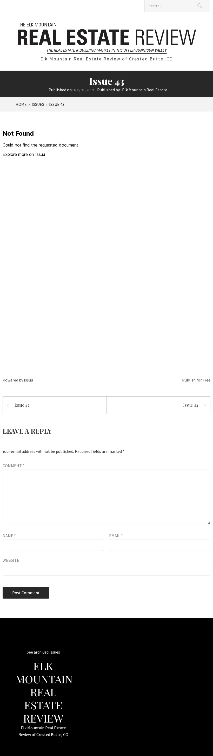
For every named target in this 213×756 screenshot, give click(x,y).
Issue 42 (22, 405)
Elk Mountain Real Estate (144, 89)
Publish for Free (196, 380)
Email (116, 535)
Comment (13, 465)
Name (9, 535)
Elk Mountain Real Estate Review (44, 691)
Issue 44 (190, 405)
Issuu (28, 380)
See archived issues (43, 652)
